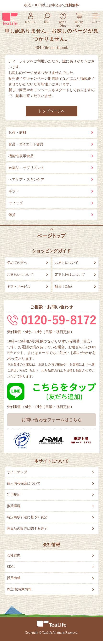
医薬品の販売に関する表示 (27, 528)
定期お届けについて (70, 274)
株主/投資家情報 (19, 589)
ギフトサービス (18, 286)
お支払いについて (20, 274)
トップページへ (51, 111)
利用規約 (13, 495)
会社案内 (13, 555)
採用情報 (13, 578)
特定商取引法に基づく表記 (27, 517)
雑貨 (12, 215)
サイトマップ (17, 472)
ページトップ (51, 233)
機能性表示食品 (21, 156)
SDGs (11, 567)
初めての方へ (17, 262)
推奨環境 (13, 506)
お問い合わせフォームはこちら (51, 419)
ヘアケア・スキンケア (26, 179)
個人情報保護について (23, 483)
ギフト (13, 191)
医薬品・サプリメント (26, 168)
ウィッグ (15, 203)
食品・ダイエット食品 (25, 144)
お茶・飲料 (17, 132)
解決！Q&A (63, 286)
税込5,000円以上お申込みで (51, 5)
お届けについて (66, 262)
